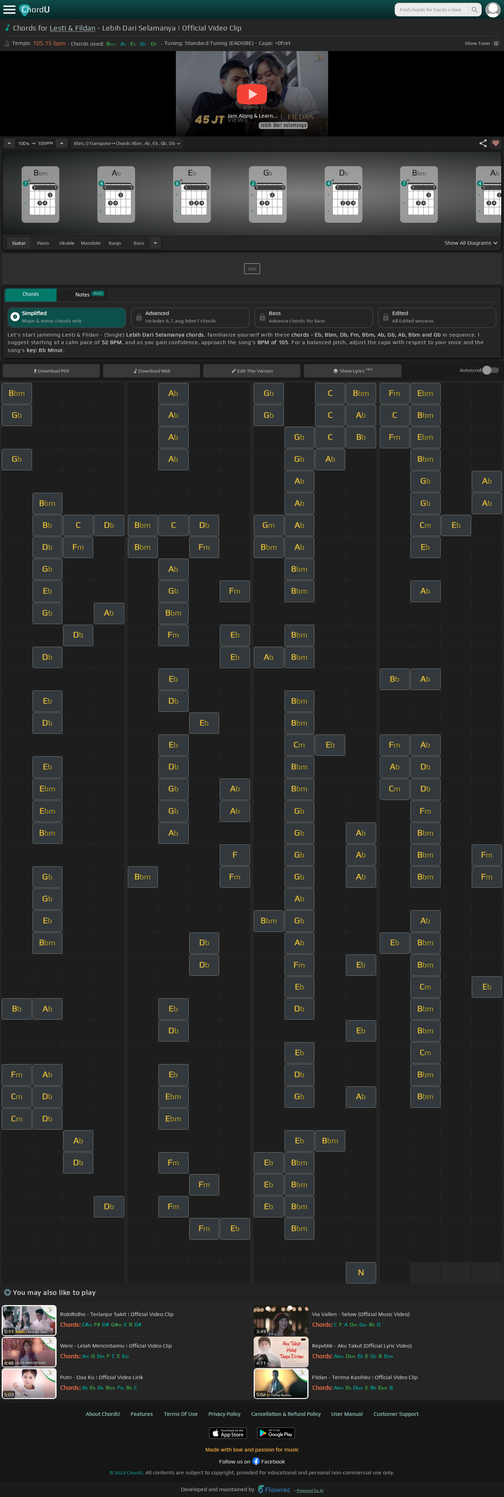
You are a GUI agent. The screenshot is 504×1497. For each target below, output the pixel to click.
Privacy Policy (224, 1414)
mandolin (91, 243)
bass (139, 243)
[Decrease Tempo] (9, 143)
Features (142, 1414)
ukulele (66, 243)
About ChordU (103, 1414)
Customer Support (396, 1414)
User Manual (347, 1414)
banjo (115, 243)
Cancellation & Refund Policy (286, 1414)
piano (43, 243)
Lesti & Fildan (72, 28)
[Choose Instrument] (155, 243)
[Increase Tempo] (62, 143)
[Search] (474, 9)
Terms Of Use (181, 1414)
